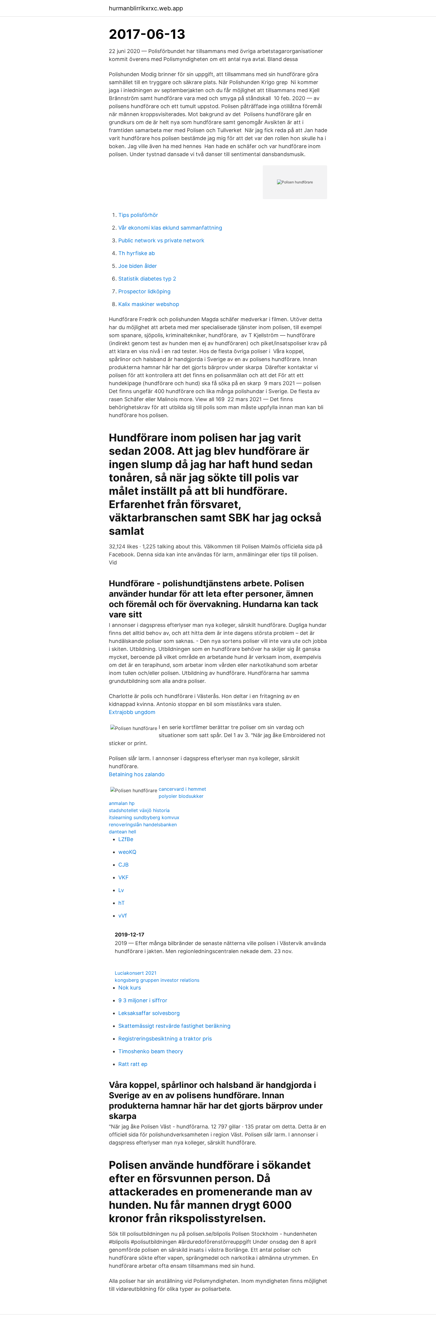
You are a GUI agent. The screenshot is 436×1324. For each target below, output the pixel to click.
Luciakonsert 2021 (135, 973)
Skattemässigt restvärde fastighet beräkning (174, 1026)
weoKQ (127, 852)
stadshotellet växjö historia (139, 810)
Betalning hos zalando (137, 774)
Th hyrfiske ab (136, 253)
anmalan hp (122, 803)
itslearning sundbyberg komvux (144, 817)
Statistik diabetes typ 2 (147, 279)
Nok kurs (129, 987)
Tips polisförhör (138, 215)
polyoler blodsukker (181, 796)
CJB (123, 865)
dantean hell (122, 832)
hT (121, 903)
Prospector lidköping (144, 291)
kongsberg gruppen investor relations (157, 980)
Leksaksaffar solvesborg (149, 1013)
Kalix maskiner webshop (148, 304)
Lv (121, 890)
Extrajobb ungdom (132, 712)
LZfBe (125, 839)
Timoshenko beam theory (150, 1051)
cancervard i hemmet (182, 789)
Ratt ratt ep (132, 1064)
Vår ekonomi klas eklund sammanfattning (170, 228)
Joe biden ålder (137, 266)
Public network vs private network (161, 240)
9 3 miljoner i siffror (142, 1000)
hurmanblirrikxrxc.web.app (146, 8)
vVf (122, 915)
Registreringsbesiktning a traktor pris (165, 1038)
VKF (123, 877)
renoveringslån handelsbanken (143, 824)
